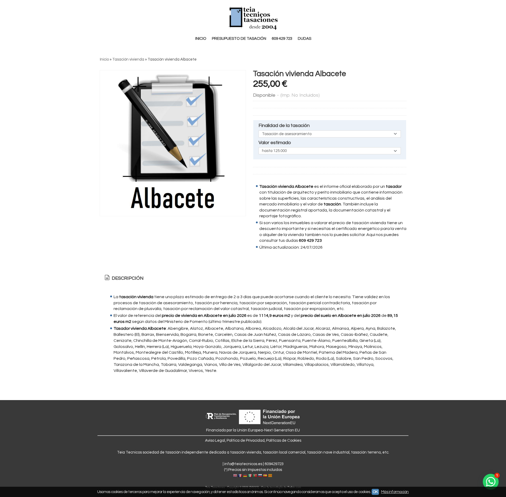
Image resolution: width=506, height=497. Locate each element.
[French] (240, 476)
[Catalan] (270, 476)
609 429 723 (282, 39)
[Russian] (260, 476)
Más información (395, 492)
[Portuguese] (255, 476)
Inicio (200, 39)
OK (375, 492)
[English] (235, 476)
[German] (245, 476)
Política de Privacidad (246, 440)
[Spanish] (265, 476)
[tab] (123, 278)
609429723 (274, 464)
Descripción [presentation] (127, 278)
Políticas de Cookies (283, 440)
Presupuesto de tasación (239, 39)
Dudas (304, 39)
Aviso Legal (215, 440)
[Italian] (250, 476)
